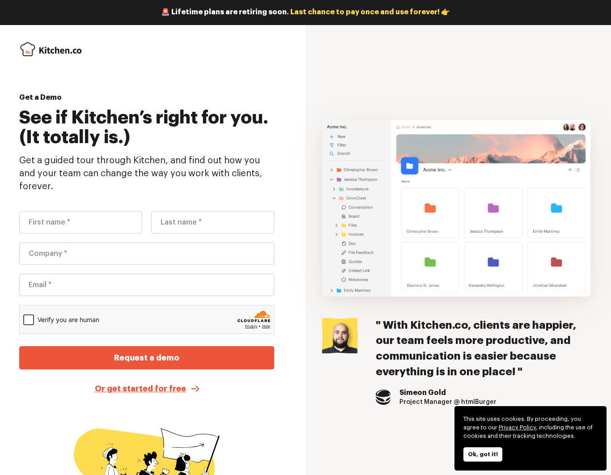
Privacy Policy (517, 427)
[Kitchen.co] (50, 49)
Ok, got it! (483, 454)
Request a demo (146, 358)
